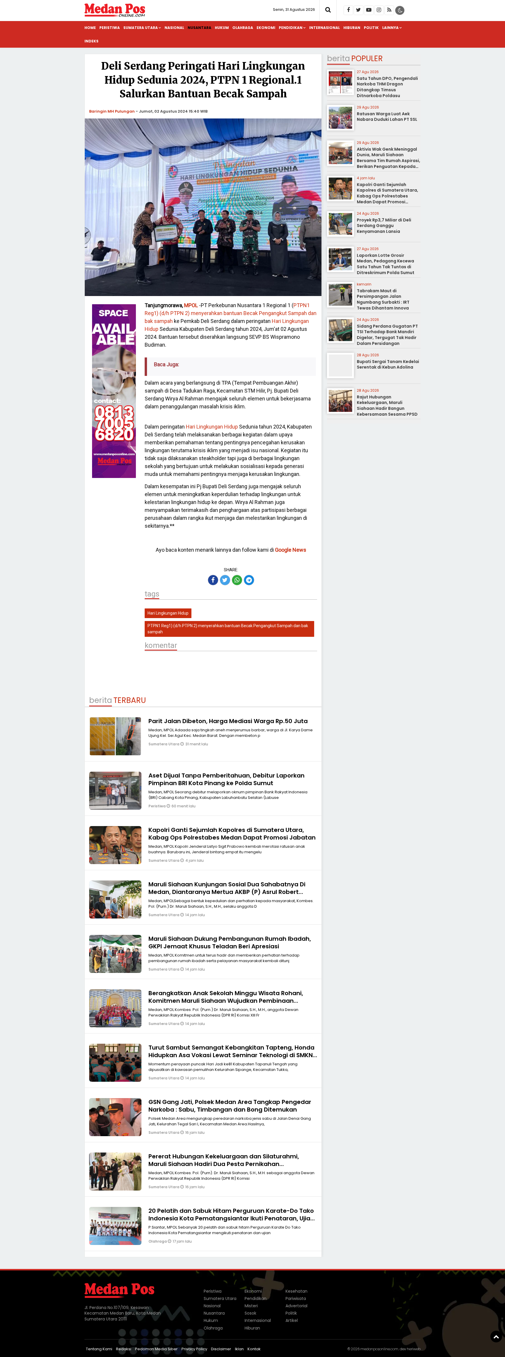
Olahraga (242, 27)
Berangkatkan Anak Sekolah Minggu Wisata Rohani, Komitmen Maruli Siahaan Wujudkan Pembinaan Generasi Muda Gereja (225, 1000)
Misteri (251, 1306)
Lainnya (390, 27)
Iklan (239, 1349)
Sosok (250, 1313)
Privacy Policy (194, 1349)
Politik (371, 27)
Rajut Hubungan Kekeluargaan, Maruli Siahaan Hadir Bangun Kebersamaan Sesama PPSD (387, 405)
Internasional (324, 27)
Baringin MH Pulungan (112, 111)
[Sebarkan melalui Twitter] (225, 580)
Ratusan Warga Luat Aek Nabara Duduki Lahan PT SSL (387, 117)
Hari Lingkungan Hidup (212, 427)
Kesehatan (296, 1291)
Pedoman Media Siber (156, 1349)
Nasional (174, 27)
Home (90, 27)
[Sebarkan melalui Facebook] (213, 580)
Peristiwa (109, 27)
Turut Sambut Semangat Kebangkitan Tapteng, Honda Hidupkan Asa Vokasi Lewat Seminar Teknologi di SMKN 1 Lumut (232, 1055)
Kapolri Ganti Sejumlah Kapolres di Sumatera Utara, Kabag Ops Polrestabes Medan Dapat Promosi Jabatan (232, 834)
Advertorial (296, 1306)
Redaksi (123, 1349)
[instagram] (379, 10)
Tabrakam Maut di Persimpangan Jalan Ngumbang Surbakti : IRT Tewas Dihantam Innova (383, 299)
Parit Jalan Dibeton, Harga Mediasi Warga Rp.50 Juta (228, 721)
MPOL (191, 305)
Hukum (222, 27)
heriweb (414, 1348)
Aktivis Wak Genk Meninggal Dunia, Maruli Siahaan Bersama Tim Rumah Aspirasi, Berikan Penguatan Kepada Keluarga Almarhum (388, 160)
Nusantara (199, 27)
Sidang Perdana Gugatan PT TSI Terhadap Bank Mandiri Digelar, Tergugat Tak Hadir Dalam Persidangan (387, 334)
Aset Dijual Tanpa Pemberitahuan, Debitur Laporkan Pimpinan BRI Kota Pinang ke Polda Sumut (226, 779)
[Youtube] (368, 10)
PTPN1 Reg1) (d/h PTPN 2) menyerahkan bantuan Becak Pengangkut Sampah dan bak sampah (231, 313)
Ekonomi (266, 27)
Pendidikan (290, 27)
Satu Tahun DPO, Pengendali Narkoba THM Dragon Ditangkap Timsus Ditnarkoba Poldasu (387, 87)
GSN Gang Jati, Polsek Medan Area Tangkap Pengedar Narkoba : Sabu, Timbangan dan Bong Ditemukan (229, 1106)
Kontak (254, 1349)
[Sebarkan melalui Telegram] (249, 580)
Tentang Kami (99, 1349)
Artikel (292, 1320)
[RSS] (389, 10)
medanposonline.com (379, 1348)
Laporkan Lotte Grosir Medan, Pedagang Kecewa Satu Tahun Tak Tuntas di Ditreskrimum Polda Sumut (385, 264)
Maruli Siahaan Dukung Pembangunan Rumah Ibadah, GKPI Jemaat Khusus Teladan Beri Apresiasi (229, 942)
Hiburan (351, 27)
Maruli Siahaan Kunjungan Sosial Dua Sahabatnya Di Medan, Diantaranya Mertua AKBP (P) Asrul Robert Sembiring (226, 892)
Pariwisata (296, 1298)
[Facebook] (348, 10)
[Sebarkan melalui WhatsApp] (237, 580)
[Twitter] (358, 10)
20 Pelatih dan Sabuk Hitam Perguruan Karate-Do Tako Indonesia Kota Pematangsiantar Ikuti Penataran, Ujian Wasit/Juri (231, 1218)
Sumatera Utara (140, 27)
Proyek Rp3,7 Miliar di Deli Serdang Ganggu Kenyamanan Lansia (384, 225)
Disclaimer (221, 1349)
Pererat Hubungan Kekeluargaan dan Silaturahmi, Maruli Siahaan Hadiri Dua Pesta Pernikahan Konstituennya (223, 1164)
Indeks (91, 41)
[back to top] (496, 1336)
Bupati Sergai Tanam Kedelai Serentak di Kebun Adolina (388, 364)
